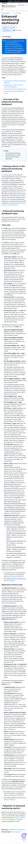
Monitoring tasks (16, 832)
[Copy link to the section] (2, 99)
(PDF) (19, 52)
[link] (18, 13)
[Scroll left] (17, 5)
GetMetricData (20, 192)
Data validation (10, 580)
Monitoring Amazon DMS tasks (15, 576)
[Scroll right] (27, 5)
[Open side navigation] (2, 9)
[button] (6, 36)
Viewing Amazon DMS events (17, 829)
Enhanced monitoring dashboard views (15, 89)
